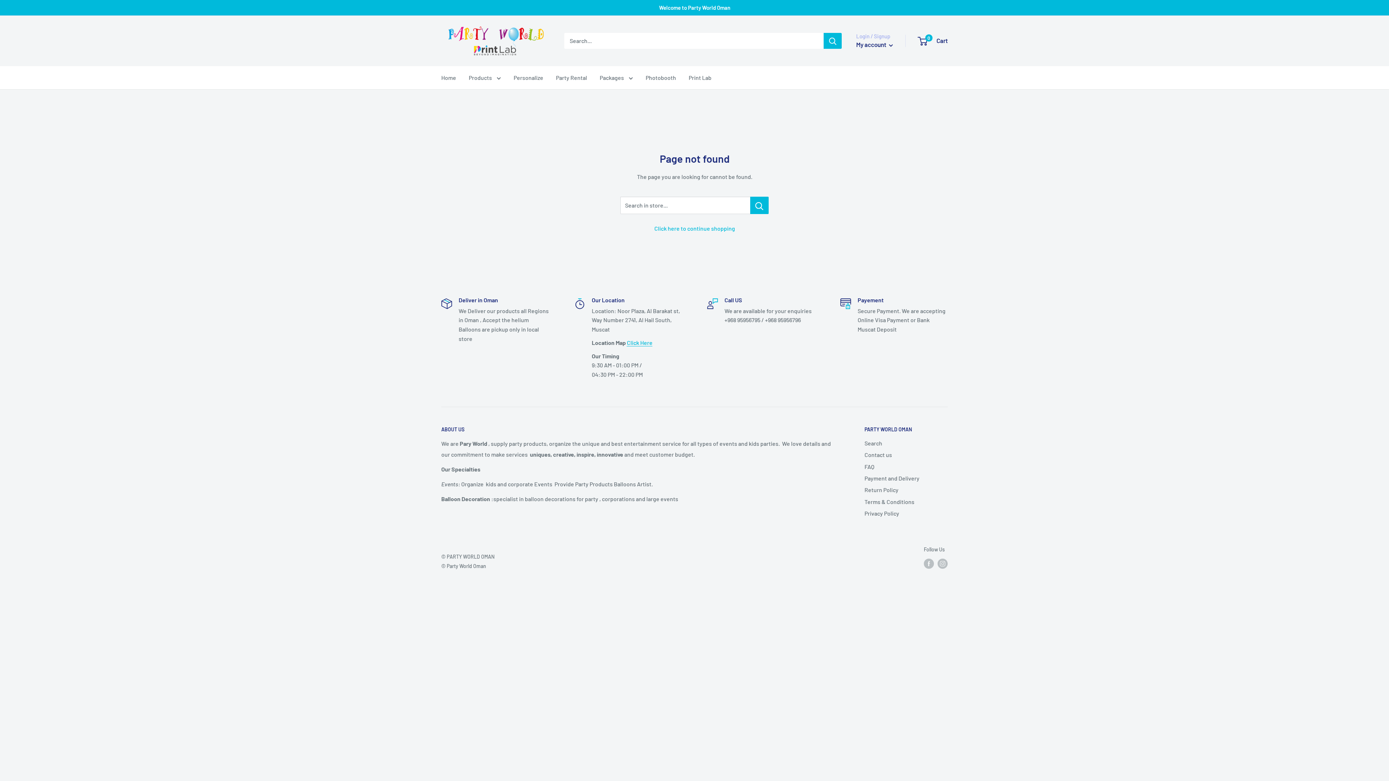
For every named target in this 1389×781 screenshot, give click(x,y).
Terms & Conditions (889, 501)
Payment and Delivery (892, 478)
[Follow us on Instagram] (943, 564)
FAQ (869, 466)
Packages (612, 77)
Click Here (640, 342)
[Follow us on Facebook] (929, 564)
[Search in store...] (759, 205)
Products (481, 77)
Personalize (528, 77)
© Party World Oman (463, 566)
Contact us (878, 454)
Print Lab (700, 77)
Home (448, 77)
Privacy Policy (882, 513)
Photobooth (661, 77)
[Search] (833, 41)
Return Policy (882, 489)
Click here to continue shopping (694, 228)
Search (873, 443)
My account (871, 44)
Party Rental (571, 77)
